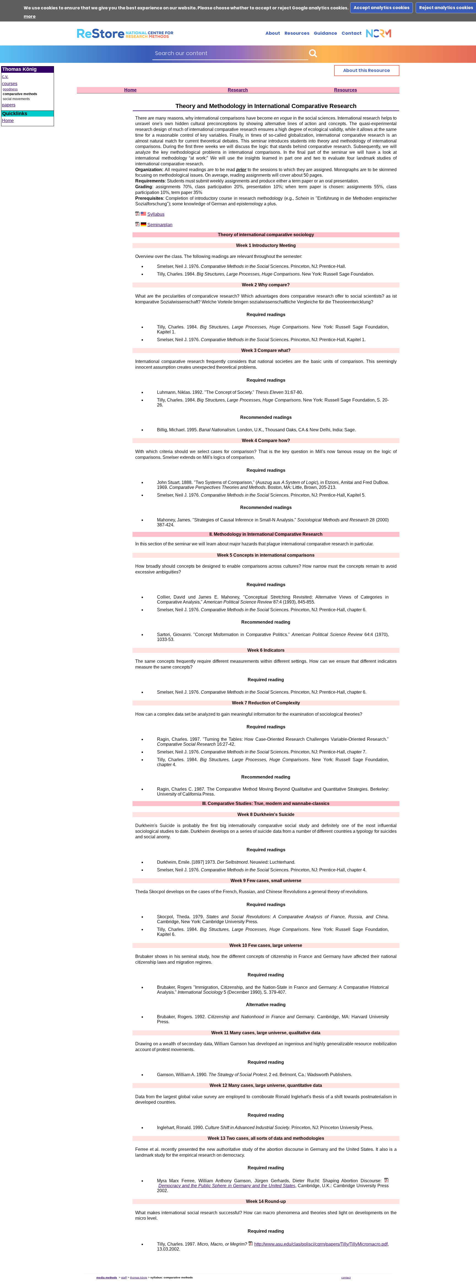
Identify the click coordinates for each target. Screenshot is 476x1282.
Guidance (325, 33)
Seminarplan (159, 224)
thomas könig (138, 1277)
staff (124, 1277)
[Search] (313, 53)
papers (8, 105)
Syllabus (155, 214)
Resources (297, 33)
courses (9, 83)
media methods (106, 1277)
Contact (352, 33)
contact (346, 1277)
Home (130, 90)
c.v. (5, 76)
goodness (10, 89)
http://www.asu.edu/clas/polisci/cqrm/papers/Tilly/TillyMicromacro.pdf (321, 1244)
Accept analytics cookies (382, 7)
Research (238, 90)
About (273, 33)
